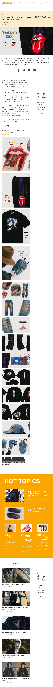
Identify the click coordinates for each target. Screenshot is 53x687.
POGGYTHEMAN (5, 462)
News (16, 3)
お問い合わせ (41, 104)
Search (48, 3)
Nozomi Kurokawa (21, 460)
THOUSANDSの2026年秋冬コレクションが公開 (13, 655)
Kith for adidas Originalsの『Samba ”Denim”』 (13, 584)
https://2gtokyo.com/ (7, 134)
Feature (22, 3)
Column (29, 3)
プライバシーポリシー (41, 107)
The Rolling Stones (21, 462)
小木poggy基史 (5, 464)
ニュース (4, 14)
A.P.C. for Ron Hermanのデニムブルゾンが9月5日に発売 (15, 632)
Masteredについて (41, 102)
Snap (34, 3)
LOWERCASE (5, 460)
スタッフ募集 (41, 109)
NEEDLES (14, 460)
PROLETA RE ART (13, 462)
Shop (39, 3)
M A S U (10, 460)
